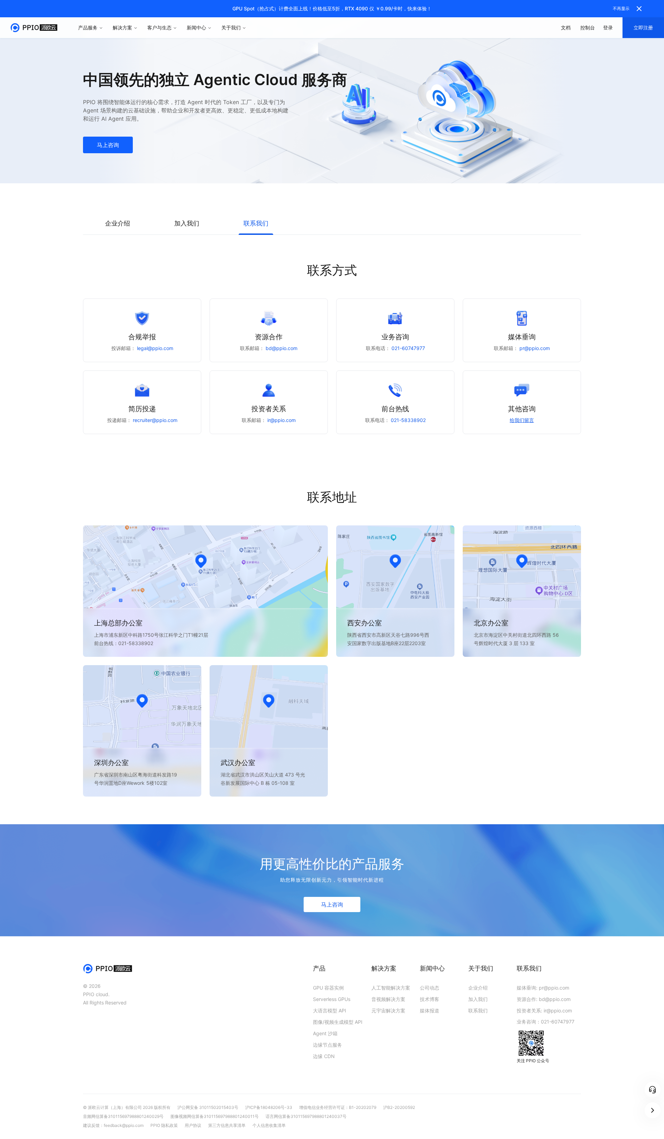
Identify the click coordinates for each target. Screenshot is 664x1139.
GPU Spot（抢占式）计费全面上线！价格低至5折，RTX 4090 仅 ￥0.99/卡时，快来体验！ (332, 8)
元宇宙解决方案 (388, 1010)
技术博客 (429, 999)
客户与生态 (159, 27)
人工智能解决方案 (390, 988)
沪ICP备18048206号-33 (268, 1107)
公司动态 (429, 988)
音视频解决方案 (388, 999)
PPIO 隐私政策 (164, 1125)
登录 (608, 27)
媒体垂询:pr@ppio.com (543, 988)
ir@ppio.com (281, 420)
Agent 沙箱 (325, 1033)
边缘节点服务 (327, 1045)
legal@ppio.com (155, 348)
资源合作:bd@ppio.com (544, 999)
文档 (566, 27)
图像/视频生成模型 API (337, 1022)
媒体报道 (429, 1010)
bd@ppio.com (281, 348)
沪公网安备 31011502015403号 (207, 1107)
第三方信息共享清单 (227, 1125)
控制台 (587, 27)
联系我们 (478, 1010)
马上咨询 (108, 144)
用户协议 (193, 1125)
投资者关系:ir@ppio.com (544, 1010)
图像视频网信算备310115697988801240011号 (214, 1116)
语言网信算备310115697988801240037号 (306, 1116)
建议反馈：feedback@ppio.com (113, 1125)
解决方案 (122, 27)
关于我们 (231, 27)
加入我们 (478, 999)
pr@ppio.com (534, 348)
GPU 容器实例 (328, 988)
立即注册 (643, 27)
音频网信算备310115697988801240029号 (123, 1116)
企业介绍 (478, 988)
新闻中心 (196, 27)
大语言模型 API (329, 1010)
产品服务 (88, 27)
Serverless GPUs (331, 999)
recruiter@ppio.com (155, 420)
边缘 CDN (324, 1056)
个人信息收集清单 (269, 1125)
